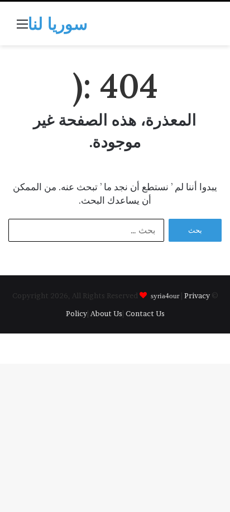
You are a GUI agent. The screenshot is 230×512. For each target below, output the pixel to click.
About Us (106, 313)
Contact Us (145, 313)
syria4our (165, 295)
